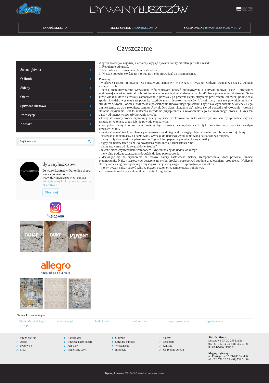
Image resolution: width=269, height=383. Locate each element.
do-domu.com (139, 321)
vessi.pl (24, 325)
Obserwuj (51, 192)
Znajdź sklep (53, 27)
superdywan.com (178, 321)
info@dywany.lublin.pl (57, 181)
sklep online (131, 27)
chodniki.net (101, 321)
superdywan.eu (214, 321)
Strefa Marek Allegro (32, 321)
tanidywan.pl (65, 321)
